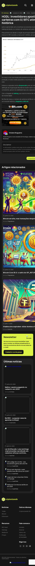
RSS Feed (5, 527)
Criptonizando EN (24, 511)
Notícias (6, 13)
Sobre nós (22, 532)
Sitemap (4, 530)
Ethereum (5, 516)
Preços (4, 535)
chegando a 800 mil (21, 101)
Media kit (5, 532)
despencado (23, 85)
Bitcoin (4, 514)
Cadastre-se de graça (13, 352)
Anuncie (21, 530)
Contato (21, 527)
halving (16, 93)
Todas (4, 511)
